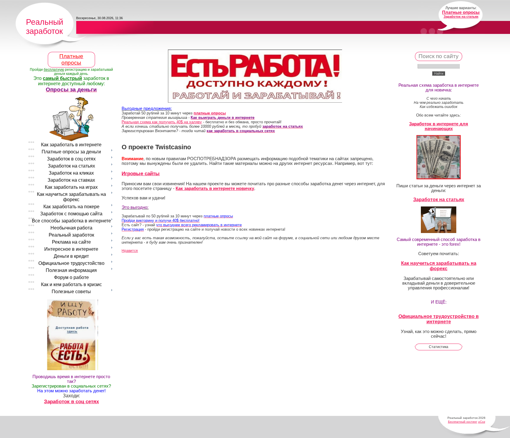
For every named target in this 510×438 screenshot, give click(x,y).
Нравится (130, 251)
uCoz (481, 421)
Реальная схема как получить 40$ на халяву (162, 122)
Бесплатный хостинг (462, 421)
